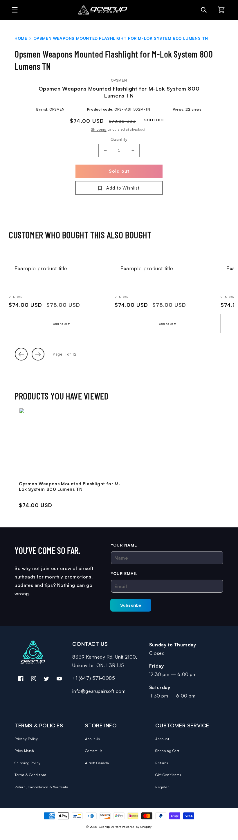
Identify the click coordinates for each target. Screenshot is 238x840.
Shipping (99, 129)
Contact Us (93, 751)
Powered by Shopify (137, 826)
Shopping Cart (167, 751)
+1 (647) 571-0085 (93, 678)
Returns (161, 763)
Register (162, 787)
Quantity (119, 139)
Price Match (24, 751)
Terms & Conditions (30, 775)
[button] (13, 9)
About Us (92, 739)
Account (162, 739)
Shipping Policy (28, 763)
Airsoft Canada (97, 763)
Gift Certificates (168, 775)
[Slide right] (38, 354)
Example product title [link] (41, 268)
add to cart (62, 323)
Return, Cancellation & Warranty (41, 787)
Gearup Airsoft (110, 826)
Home (21, 38)
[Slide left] (21, 354)
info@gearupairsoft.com (98, 691)
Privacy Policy (26, 739)
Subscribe (130, 605)
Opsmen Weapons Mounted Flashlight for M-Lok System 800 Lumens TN (70, 486)
